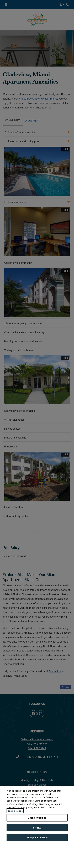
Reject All (37, 827)
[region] (37, 815)
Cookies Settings (37, 817)
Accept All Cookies (37, 837)
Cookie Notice (15, 811)
